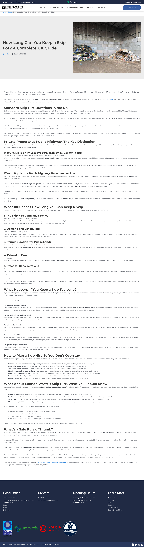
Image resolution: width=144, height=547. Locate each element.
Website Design (39, 544)
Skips (10, 12)
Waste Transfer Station (75, 8)
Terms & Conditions (115, 510)
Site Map (111, 505)
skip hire (110, 99)
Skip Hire (42, 8)
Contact (111, 500)
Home (4, 12)
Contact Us (101, 8)
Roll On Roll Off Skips (56, 8)
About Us (90, 8)
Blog (109, 503)
